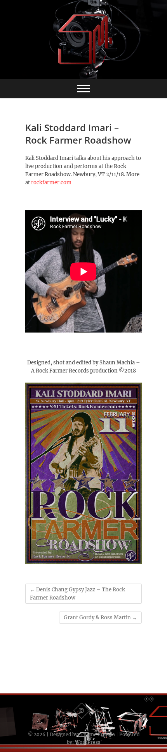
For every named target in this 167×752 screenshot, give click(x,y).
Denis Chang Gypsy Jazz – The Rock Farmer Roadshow (77, 593)
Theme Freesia (97, 734)
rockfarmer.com (51, 182)
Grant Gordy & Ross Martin (100, 617)
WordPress (87, 742)
